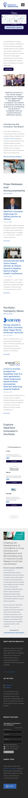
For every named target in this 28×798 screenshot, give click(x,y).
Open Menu (22, 4)
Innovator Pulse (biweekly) (11, 748)
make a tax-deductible (11, 768)
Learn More (8, 69)
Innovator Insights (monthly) (12, 746)
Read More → (7, 241)
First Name (6, 734)
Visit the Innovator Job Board (12, 157)
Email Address (7, 729)
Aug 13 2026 (9, 335)
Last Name (6, 739)
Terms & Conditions (9, 672)
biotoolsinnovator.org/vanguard (14, 632)
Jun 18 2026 (9, 222)
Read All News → (9, 193)
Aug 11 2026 (9, 392)
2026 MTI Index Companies (14, 27)
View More (14, 517)
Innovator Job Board (9, 138)
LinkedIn (8, 687)
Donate (11, 786)
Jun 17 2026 (9, 276)
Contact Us (8, 685)
